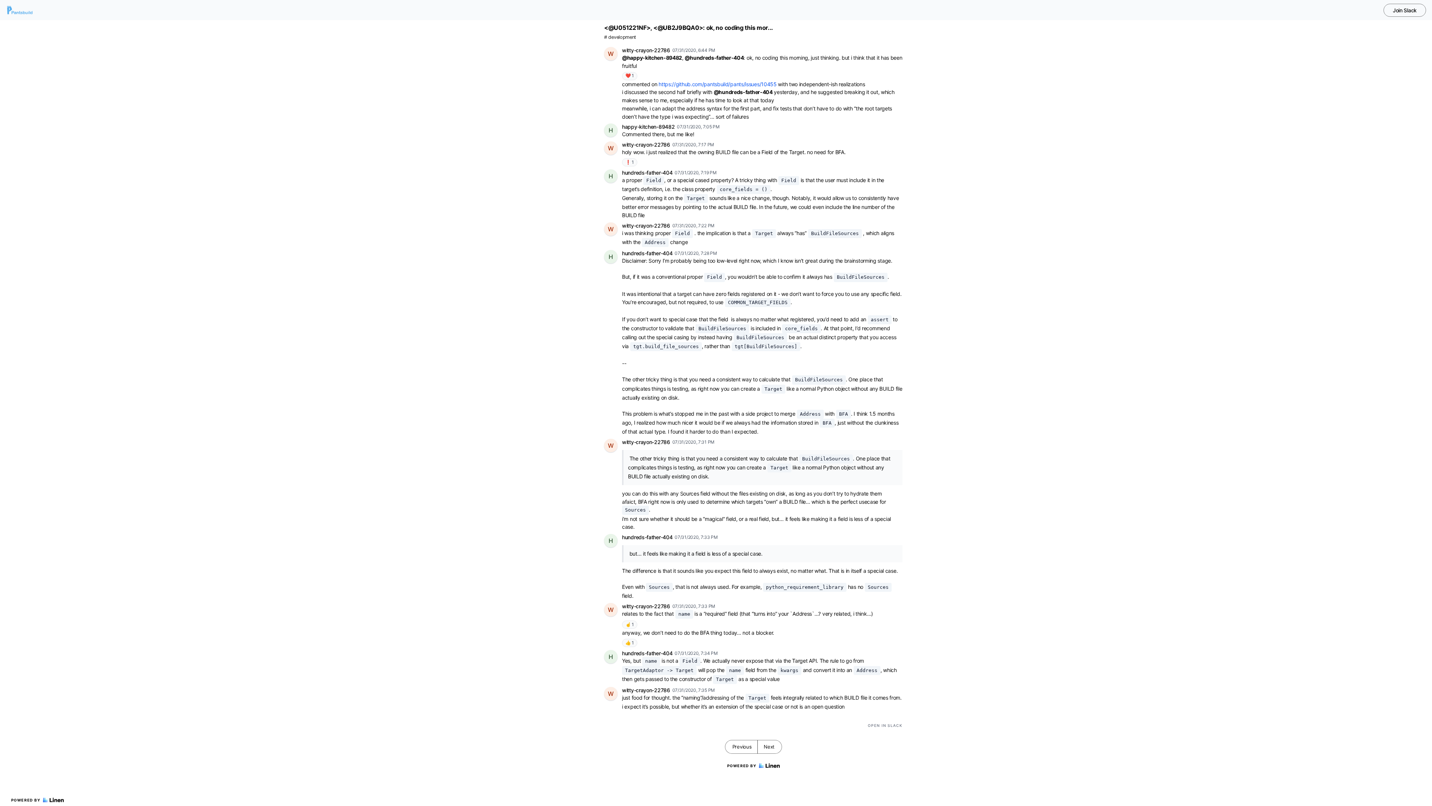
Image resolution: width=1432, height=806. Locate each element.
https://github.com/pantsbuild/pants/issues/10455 (718, 84)
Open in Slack (885, 725)
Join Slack (1405, 10)
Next (769, 747)
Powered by (26, 800)
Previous (742, 747)
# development (620, 37)
